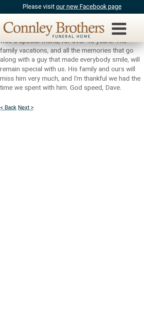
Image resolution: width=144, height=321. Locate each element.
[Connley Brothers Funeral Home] (50, 31)
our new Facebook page (89, 6)
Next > (26, 107)
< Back (8, 107)
